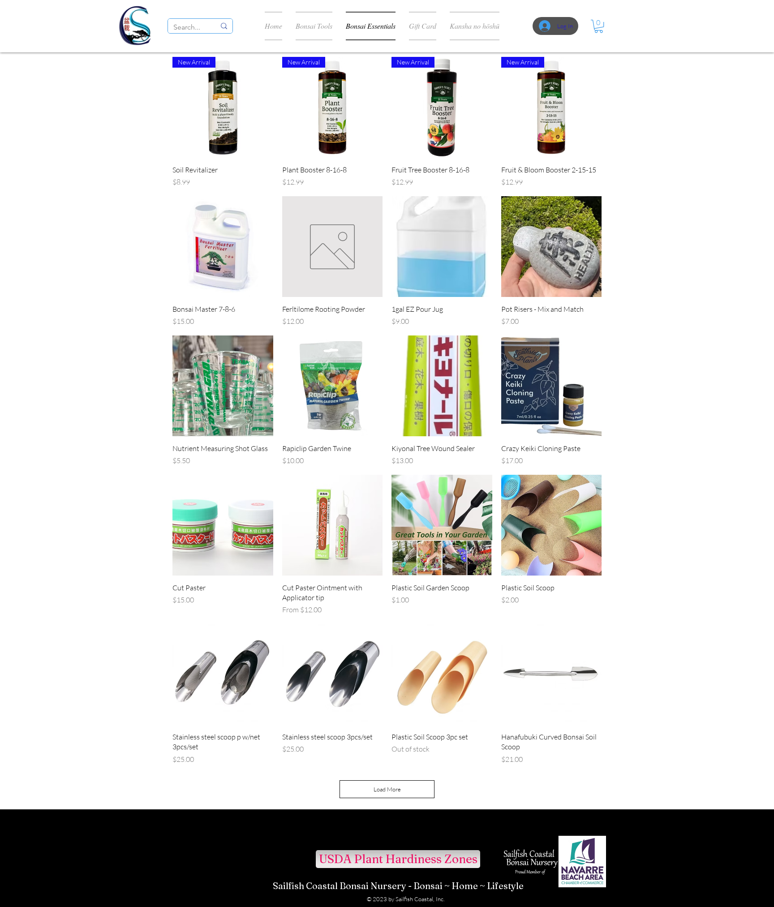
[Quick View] (222, 246)
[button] (598, 26)
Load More (387, 789)
